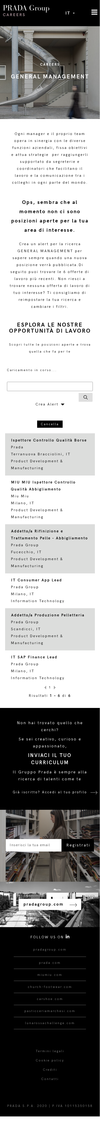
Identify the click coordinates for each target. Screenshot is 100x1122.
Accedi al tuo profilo (64, 792)
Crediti (50, 1070)
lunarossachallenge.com (50, 1023)
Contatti (50, 1079)
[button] (87, 12)
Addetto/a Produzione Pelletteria (48, 615)
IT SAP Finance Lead (34, 657)
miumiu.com (49, 975)
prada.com (50, 963)
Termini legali (50, 1051)
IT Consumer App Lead (36, 580)
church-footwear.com (50, 987)
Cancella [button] (50, 424)
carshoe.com (50, 999)
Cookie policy (50, 1060)
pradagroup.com (50, 950)
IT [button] (68, 13)
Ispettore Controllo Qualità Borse (49, 440)
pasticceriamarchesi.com (49, 1011)
